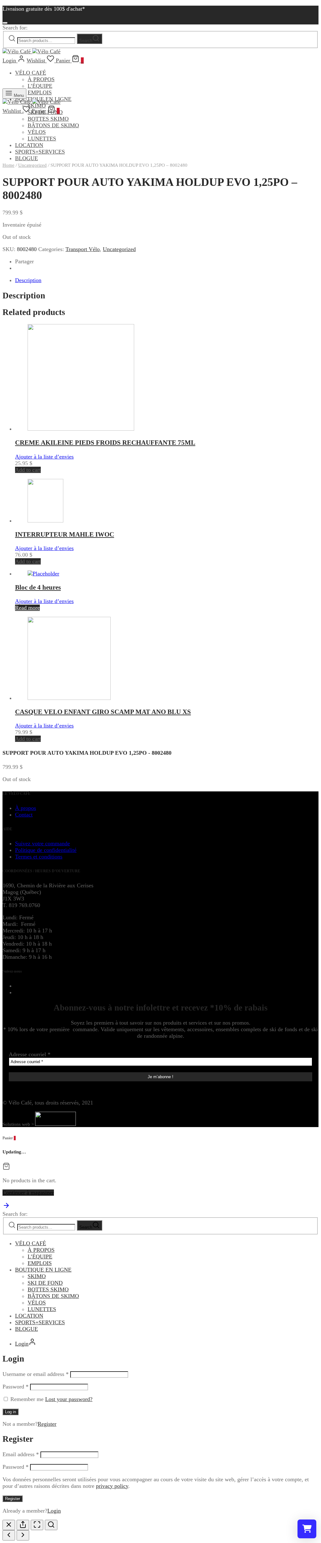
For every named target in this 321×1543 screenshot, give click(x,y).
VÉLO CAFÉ (30, 73)
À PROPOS (41, 79)
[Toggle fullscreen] (37, 1525)
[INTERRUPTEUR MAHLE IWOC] (45, 520)
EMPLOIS (40, 92)
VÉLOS (37, 132)
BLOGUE (26, 1329)
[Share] (23, 1525)
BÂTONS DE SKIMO (53, 125)
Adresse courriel (29, 1054)
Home (8, 165)
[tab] (166, 280)
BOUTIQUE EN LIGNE (43, 1270)
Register (47, 1424)
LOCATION (29, 145)
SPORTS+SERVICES (40, 152)
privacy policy (112, 1486)
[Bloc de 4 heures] (43, 573)
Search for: (15, 27)
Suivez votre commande (42, 843)
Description (28, 280)
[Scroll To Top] (6, 1207)
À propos (25, 808)
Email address (21, 1454)
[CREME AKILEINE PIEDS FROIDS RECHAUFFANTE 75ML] (81, 429)
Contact (24, 814)
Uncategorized (32, 165)
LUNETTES (42, 138)
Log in (10, 1411)
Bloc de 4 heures (38, 587)
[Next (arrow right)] (23, 1535)
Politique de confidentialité (45, 850)
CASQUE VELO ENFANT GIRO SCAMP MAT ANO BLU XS (103, 712)
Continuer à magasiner (28, 1192)
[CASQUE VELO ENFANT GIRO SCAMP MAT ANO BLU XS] (69, 698)
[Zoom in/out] (51, 1525)
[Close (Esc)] (9, 1525)
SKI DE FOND (45, 1283)
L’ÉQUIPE (40, 86)
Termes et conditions (38, 856)
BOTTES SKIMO (48, 119)
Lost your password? (68, 1399)
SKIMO (37, 1276)
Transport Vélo (83, 249)
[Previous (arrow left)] (9, 1535)
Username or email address (36, 1374)
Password (16, 1386)
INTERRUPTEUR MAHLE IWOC (64, 534)
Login (54, 1511)
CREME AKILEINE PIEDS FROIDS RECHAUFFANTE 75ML (105, 442)
